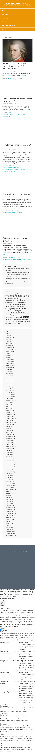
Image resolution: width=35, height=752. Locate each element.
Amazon (5, 114)
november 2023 (10, 349)
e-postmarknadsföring (8, 169)
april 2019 (8, 432)
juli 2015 (8, 521)
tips (14, 171)
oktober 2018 (9, 444)
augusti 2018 (9, 448)
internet (23, 311)
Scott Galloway (6, 116)
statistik (15, 319)
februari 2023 (9, 355)
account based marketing (10, 294)
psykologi (22, 169)
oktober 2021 (9, 381)
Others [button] (2, 743)
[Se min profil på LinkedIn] (17, 561)
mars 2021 (8, 389)
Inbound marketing (14, 306)
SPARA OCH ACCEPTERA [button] (7, 751)
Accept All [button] (12, 598)
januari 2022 (9, 377)
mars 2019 (8, 434)
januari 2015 (9, 533)
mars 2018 (8, 458)
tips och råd (11, 321)
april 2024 (8, 343)
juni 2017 (8, 475)
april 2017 (8, 479)
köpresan (28, 310)
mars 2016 (8, 505)
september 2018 (10, 446)
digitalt (18, 300)
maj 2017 (8, 478)
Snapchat (18, 317)
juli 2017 (8, 474)
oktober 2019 (9, 420)
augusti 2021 (9, 383)
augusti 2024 (9, 337)
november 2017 (10, 466)
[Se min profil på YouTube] (7, 570)
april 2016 (8, 503)
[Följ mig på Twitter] (7, 561)
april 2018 (8, 456)
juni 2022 (8, 369)
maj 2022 (8, 371)
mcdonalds (19, 259)
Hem (3, 10)
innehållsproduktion (9, 311)
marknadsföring (12, 212)
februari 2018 (9, 460)
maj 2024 (8, 341)
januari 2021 (9, 393)
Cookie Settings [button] (4, 598)
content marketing (7, 80)
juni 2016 (8, 499)
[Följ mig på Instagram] (27, 570)
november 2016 (10, 489)
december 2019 (10, 416)
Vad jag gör (5, 18)
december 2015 (10, 511)
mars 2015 (8, 529)
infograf (14, 309)
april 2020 (8, 408)
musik (19, 80)
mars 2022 (8, 375)
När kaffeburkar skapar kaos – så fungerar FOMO (18, 272)
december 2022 (10, 359)
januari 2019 (9, 438)
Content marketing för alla (9, 25)
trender (23, 321)
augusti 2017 (9, 472)
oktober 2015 (9, 515)
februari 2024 (9, 345)
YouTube (17, 323)
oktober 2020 (9, 398)
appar (28, 294)
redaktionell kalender (8, 171)
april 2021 (8, 387)
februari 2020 (9, 412)
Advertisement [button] (4, 733)
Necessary (5, 630)
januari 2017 (9, 485)
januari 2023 (9, 357)
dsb (3, 259)
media (27, 313)
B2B (6, 296)
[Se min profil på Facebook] (27, 561)
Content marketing (11, 78)
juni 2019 (8, 428)
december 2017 (10, 464)
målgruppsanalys (14, 315)
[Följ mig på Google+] (17, 570)
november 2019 (10, 418)
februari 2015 (9, 531)
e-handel (16, 114)
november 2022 (10, 361)
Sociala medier (11, 257)
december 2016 (10, 487)
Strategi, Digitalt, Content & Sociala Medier (17, 4)
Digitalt (9, 112)
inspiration (14, 80)
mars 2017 (8, 481)
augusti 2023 (9, 351)
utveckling (7, 323)
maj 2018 (8, 454)
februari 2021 (9, 391)
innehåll (22, 308)
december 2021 (10, 379)
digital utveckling (19, 302)
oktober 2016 (9, 491)
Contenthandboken (7, 22)
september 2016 (10, 493)
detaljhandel (10, 114)
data (15, 298)
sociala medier (26, 259)
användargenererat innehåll (9, 167)
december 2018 (10, 440)
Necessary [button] (3, 628)
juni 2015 (8, 523)
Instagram (13, 259)
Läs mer (23, 75)
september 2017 (10, 470)
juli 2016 (8, 497)
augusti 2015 (9, 519)
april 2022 (8, 373)
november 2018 (10, 442)
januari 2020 (9, 414)
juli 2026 (8, 333)
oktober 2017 (9, 468)
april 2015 (8, 527)
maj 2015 (8, 525)
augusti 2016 (9, 495)
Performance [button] (3, 713)
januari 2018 (9, 462)
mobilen (7, 315)
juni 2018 (8, 452)
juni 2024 (8, 339)
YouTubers (19, 212)
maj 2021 (8, 385)
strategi (27, 319)
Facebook (21, 304)
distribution (7, 304)
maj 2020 (8, 406)
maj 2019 (8, 430)
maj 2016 (8, 501)
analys (24, 294)
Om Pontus (5, 14)
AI (16, 294)
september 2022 (10, 365)
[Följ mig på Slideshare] (12, 580)
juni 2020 (8, 404)
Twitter (28, 321)
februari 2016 (9, 507)
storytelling (21, 319)
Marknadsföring (11, 211)
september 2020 (10, 400)
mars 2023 (8, 353)
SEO (13, 317)
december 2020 (10, 394)
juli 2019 (8, 426)
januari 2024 (9, 347)
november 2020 (10, 396)
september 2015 (10, 517)
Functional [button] (3, 704)
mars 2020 (8, 410)
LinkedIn (7, 313)
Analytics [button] (2, 722)
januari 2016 (9, 509)
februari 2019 (9, 436)
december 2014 (10, 535)
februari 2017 (9, 483)
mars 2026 (8, 335)
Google (7, 306)
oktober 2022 (9, 363)
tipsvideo (18, 321)
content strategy (9, 298)
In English (4, 29)
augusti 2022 (9, 367)
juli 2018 (8, 450)
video (12, 323)
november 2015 (10, 513)
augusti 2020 (9, 402)
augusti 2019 (9, 424)
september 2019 (10, 422)
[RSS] (22, 580)
